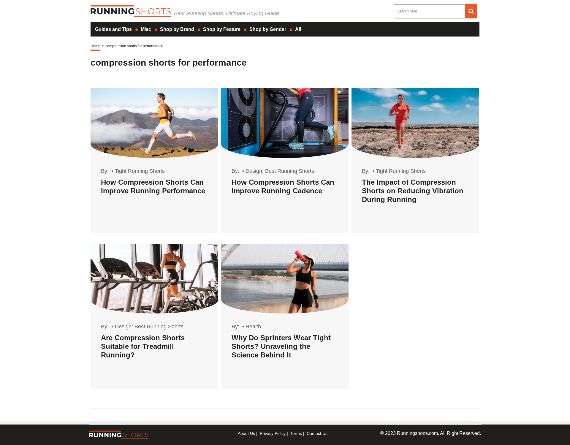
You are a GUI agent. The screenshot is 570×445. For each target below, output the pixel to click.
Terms (296, 433)
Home (95, 46)
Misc (146, 29)
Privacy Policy (273, 433)
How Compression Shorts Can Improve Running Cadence (283, 186)
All (298, 29)
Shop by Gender (267, 29)
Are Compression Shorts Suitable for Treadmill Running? (143, 346)
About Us (246, 433)
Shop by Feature (221, 29)
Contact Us (317, 433)
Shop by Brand (177, 29)
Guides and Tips (113, 29)
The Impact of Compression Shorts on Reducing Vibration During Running (412, 190)
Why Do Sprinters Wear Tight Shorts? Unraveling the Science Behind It (281, 346)
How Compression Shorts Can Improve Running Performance (153, 186)
